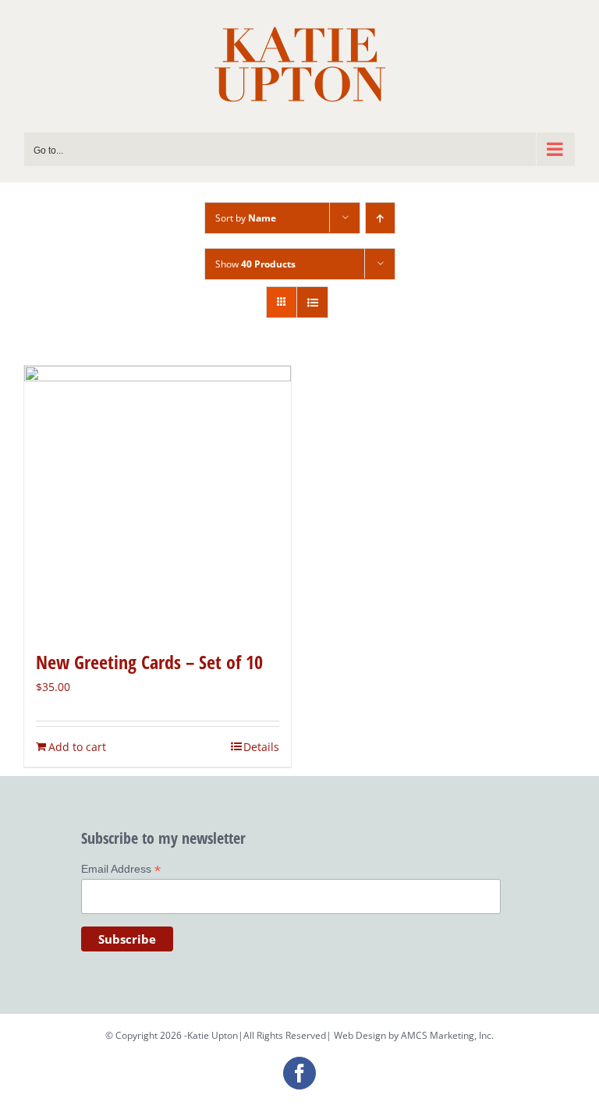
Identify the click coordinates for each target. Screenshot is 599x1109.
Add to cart (77, 746)
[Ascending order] (380, 218)
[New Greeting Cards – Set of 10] (157, 499)
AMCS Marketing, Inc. (447, 1035)
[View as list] (312, 302)
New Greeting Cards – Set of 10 (149, 662)
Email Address (121, 869)
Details (261, 746)
